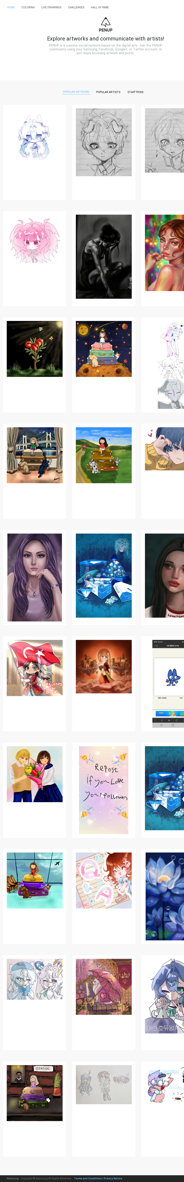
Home (11, 7)
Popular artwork (76, 91)
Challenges (76, 7)
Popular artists (108, 92)
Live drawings (51, 7)
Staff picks (135, 92)
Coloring (28, 7)
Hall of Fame (100, 7)
